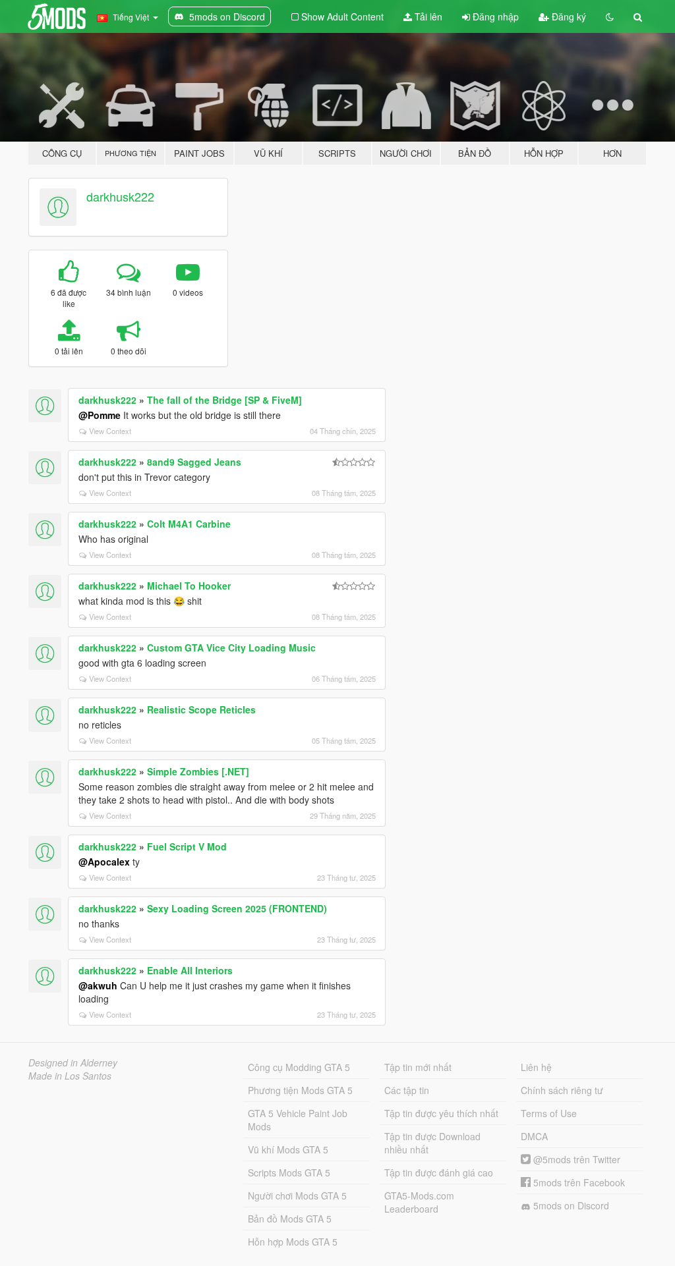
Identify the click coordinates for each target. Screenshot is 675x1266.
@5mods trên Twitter (575, 1159)
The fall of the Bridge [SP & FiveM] (224, 399)
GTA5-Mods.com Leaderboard (419, 1202)
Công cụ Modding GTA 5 (299, 1067)
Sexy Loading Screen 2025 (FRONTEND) (237, 908)
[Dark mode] (610, 16)
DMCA (534, 1136)
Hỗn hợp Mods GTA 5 (293, 1241)
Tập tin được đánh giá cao (438, 1172)
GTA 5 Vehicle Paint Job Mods (297, 1120)
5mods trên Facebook (578, 1182)
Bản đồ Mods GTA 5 (290, 1218)
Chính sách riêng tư (562, 1090)
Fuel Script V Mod (187, 846)
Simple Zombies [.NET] (198, 771)
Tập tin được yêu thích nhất (441, 1113)
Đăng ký (567, 16)
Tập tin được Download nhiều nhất (432, 1143)
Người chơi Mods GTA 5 (297, 1195)
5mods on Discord (570, 1205)
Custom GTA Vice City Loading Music (231, 647)
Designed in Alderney (72, 1062)
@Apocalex (104, 861)
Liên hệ (536, 1067)
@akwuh (97, 985)
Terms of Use (549, 1113)
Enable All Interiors (190, 970)
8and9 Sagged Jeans (194, 461)
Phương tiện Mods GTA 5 (300, 1090)
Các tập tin (406, 1090)
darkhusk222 (120, 196)
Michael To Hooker (189, 585)
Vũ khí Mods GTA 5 (288, 1149)
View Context (110, 431)
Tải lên (427, 16)
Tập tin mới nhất (418, 1067)
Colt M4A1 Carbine (189, 523)
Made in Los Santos (69, 1075)
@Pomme (99, 415)
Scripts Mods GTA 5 (289, 1172)
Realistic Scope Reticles (201, 709)
